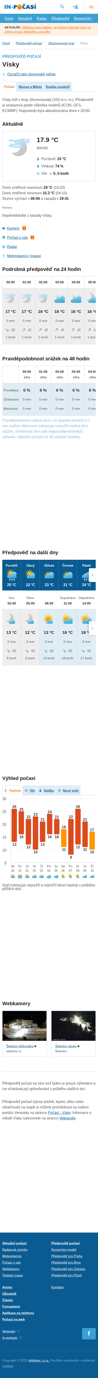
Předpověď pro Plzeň (66, 1275)
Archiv (7, 1287)
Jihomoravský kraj (61, 43)
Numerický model (63, 1249)
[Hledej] (62, 6)
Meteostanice (18, 256)
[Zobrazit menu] (91, 7)
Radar (42, 18)
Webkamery (11, 1269)
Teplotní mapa (12, 1275)
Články (7, 1300)
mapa (35, 256)
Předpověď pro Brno (66, 1262)
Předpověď (60, 18)
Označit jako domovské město (31, 74)
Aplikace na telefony (18, 1313)
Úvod (9, 18)
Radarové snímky (15, 1249)
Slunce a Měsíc (30, 87)
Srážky (49, 790)
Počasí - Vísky (59, 1113)
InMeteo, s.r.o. (38, 1360)
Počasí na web (13, 1319)
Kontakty (57, 1287)
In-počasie (9, 1337)
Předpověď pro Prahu (67, 1256)
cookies (7, 1366)
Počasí (9, 87)
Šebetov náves (66, 1046)
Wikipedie (67, 1118)
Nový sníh (71, 790)
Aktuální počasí (14, 1243)
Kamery (13, 228)
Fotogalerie (11, 1306)
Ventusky (8, 1331)
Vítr (32, 790)
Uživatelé (9, 1293)
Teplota (15, 790)
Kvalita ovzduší (58, 87)
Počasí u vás (17, 237)
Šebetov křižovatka (20, 1046)
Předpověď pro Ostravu (68, 1269)
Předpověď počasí (29, 43)
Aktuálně (25, 18)
